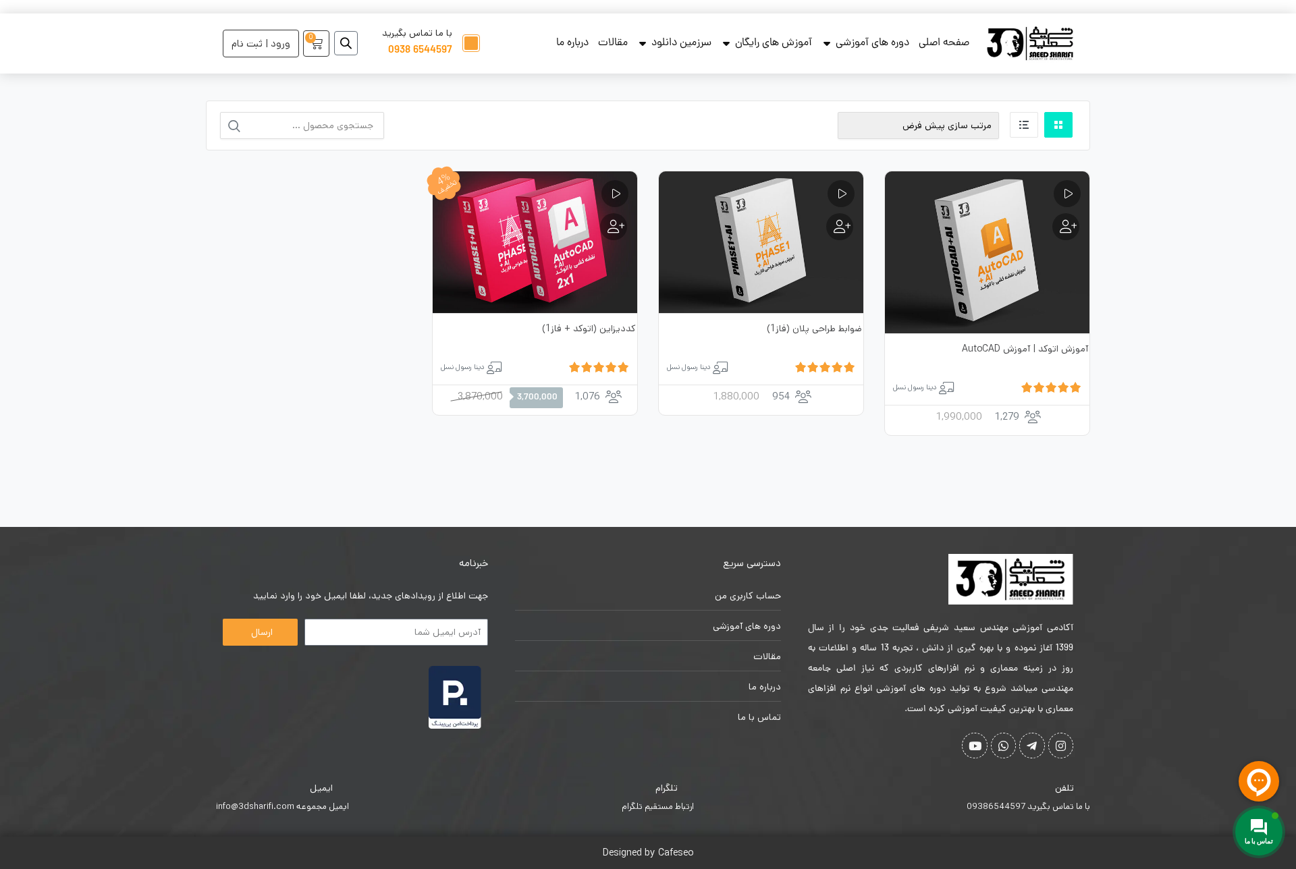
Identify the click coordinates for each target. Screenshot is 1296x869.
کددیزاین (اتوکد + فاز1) (589, 328)
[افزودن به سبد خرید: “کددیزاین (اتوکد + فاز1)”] (613, 226)
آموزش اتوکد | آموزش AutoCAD (1025, 349)
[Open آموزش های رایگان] (726, 43)
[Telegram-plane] (1031, 745)
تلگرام (666, 788)
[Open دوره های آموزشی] (826, 43)
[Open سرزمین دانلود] (642, 43)
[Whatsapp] (1003, 745)
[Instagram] (1060, 745)
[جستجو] (234, 126)
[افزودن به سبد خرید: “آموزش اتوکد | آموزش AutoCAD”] (1065, 226)
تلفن (1064, 788)
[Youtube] (974, 745)
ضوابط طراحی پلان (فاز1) (814, 328)
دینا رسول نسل (915, 387)
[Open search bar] (346, 43)
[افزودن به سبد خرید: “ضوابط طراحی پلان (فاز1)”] (839, 226)
